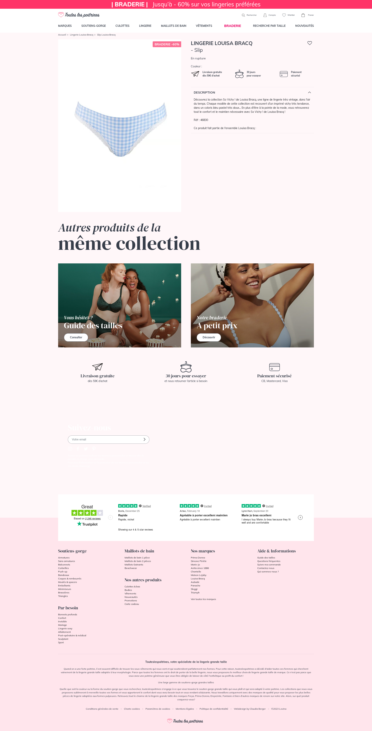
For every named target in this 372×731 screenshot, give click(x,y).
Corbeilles (63, 568)
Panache (195, 585)
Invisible (62, 621)
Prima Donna (198, 557)
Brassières (63, 592)
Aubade (195, 582)
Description (204, 92)
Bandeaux (63, 575)
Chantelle (196, 571)
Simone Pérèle (199, 561)
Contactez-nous (265, 568)
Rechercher (251, 15)
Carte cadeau (132, 604)
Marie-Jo (195, 564)
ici (88, 465)
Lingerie (145, 26)
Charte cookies (132, 708)
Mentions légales (185, 708)
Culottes (122, 26)
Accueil (62, 34)
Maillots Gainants (134, 564)
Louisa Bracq (198, 578)
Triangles (63, 596)
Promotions (131, 600)
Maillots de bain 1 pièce (137, 557)
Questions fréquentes (268, 561)
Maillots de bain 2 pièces (138, 561)
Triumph (195, 592)
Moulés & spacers (67, 582)
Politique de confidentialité (214, 708)
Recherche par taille (269, 26)
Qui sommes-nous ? (268, 571)
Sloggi (194, 589)
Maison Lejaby (198, 575)
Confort (62, 617)
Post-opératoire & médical (72, 635)
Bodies (128, 590)
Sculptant (63, 638)
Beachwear (131, 568)
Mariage (62, 624)
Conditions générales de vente (102, 708)
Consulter (76, 337)
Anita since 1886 (200, 568)
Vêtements (204, 26)
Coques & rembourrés (69, 578)
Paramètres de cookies (158, 708)
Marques (65, 26)
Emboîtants (64, 585)
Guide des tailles (266, 557)
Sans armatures (66, 561)
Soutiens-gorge (93, 26)
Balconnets (64, 564)
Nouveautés (304, 26)
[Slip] (119, 125)
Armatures (64, 557)
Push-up (62, 571)
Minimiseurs (64, 589)
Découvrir (209, 337)
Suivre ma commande (269, 564)
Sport (61, 642)
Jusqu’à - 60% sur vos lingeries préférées (186, 4)
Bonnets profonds (67, 614)
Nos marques (203, 551)
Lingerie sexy (65, 628)
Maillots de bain (173, 26)
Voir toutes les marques (203, 599)
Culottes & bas (132, 586)
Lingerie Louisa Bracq (81, 34)
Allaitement (64, 631)
